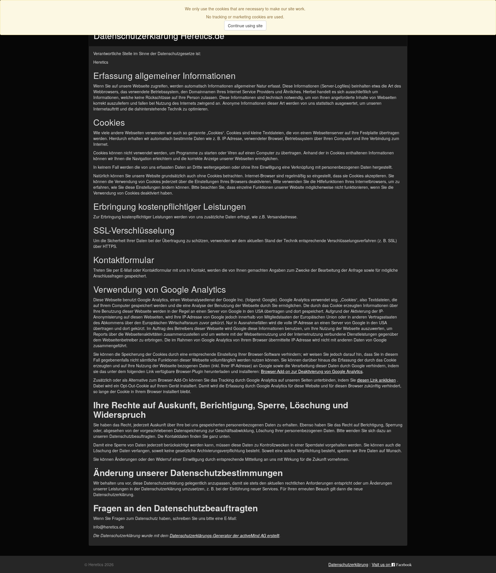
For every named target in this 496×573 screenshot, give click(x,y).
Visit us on (392, 564)
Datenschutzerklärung (348, 564)
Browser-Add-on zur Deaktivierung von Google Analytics (312, 371)
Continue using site (245, 25)
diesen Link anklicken (376, 380)
